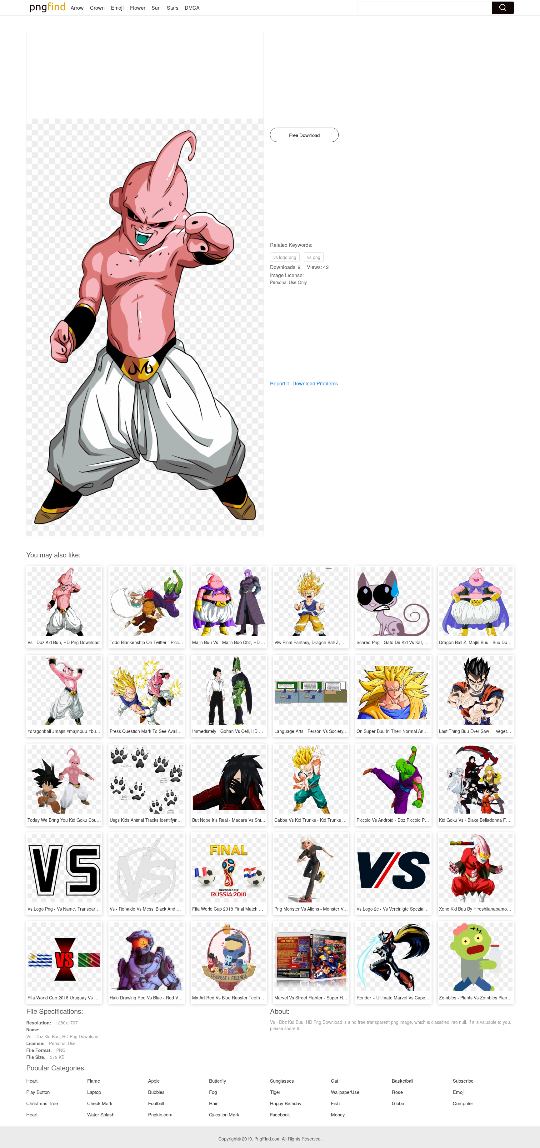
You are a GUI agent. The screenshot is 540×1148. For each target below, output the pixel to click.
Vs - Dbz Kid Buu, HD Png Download (64, 642)
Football (156, 1103)
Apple (154, 1080)
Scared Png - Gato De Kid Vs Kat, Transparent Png (407, 642)
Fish (335, 1103)
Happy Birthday (286, 1103)
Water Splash (100, 1114)
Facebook (280, 1114)
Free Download (304, 135)
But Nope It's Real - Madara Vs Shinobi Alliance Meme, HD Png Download (265, 820)
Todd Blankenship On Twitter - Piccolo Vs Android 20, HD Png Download (181, 642)
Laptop (94, 1092)
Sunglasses (282, 1080)
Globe (398, 1103)
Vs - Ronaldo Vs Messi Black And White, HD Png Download (168, 909)
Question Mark (224, 1114)
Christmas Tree (42, 1103)
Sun (156, 7)
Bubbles (156, 1092)
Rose (397, 1092)
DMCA (192, 7)
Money (338, 1114)
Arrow (77, 7)
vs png (313, 257)
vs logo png (284, 257)
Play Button (38, 1092)
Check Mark (99, 1103)
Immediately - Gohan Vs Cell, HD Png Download (240, 731)
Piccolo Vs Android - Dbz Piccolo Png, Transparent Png (411, 820)
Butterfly (217, 1080)
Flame (93, 1080)
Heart (32, 1080)
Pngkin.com (160, 1114)
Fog (213, 1092)
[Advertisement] (145, 75)
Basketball (402, 1080)
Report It (279, 383)
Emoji (117, 7)
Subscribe (463, 1080)
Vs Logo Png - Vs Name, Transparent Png (69, 909)
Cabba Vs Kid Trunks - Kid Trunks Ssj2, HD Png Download (331, 820)
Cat (334, 1080)
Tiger (275, 1092)
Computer (463, 1103)
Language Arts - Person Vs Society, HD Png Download (328, 731)
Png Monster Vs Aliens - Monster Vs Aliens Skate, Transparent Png (340, 909)
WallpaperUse (345, 1092)
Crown (97, 7)
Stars (172, 7)
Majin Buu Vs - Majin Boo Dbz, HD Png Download (241, 642)
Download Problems (315, 383)
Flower (137, 7)
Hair (213, 1103)
